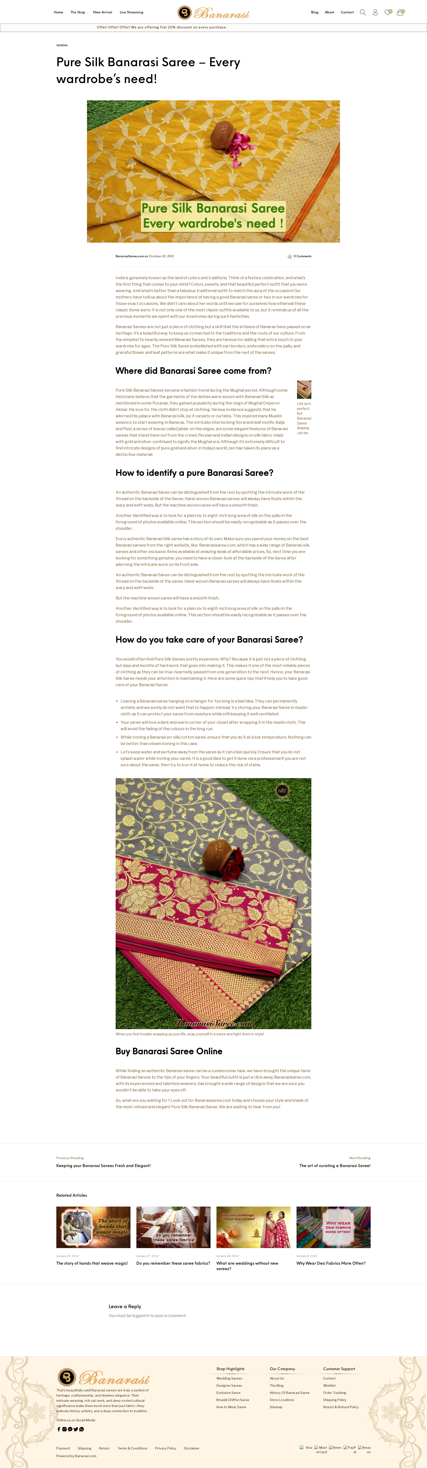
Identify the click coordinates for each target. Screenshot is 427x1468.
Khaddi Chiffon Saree (232, 1400)
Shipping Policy (334, 1400)
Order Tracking (334, 1393)
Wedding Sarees (229, 1378)
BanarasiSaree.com (130, 256)
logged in (140, 1315)
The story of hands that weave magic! (92, 1264)
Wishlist (329, 1385)
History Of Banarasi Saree (290, 1393)
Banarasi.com (85, 1456)
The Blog (277, 1385)
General (62, 45)
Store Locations (282, 1400)
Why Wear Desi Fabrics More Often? (331, 1264)
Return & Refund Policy (341, 1407)
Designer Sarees (229, 1385)
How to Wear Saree (231, 1407)
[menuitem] (58, 12)
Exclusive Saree (228, 1393)
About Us (277, 1378)
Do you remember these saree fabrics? (173, 1264)
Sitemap (276, 1407)
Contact (329, 1378)
